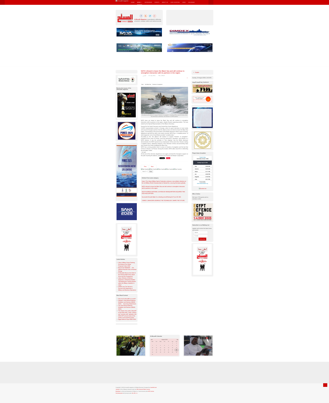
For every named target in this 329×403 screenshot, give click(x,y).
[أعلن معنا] (202, 259)
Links (184, 2)
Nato (142, 84)
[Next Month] (177, 339)
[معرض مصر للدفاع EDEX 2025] (202, 212)
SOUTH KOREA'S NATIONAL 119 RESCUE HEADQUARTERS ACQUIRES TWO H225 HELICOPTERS (163, 192)
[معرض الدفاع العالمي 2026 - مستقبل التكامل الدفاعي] (189, 47)
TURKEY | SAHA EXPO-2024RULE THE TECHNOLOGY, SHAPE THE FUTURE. (163, 200)
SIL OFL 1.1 (134, 393)
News (139, 2)
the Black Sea (148, 84)
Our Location (175, 2)
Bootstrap (118, 391)
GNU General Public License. (143, 389)
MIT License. (151, 391)
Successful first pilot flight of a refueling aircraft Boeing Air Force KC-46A (161, 197)
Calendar (191, 2)
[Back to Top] (325, 385)
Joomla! (117, 389)
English (197, 72)
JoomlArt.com (153, 387)
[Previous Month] (151, 339)
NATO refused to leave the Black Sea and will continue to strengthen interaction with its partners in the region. (162, 72)
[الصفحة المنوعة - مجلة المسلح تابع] (202, 88)
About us (165, 2)
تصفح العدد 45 (121, 116)
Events (157, 2)
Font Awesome (119, 393)
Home (133, 2)
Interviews (148, 2)
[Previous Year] (150, 339)
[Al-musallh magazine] (122, 1)
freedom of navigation (157, 84)
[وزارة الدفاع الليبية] (127, 79)
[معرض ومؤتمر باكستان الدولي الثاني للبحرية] (126, 130)
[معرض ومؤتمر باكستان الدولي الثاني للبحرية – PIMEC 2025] (202, 117)
